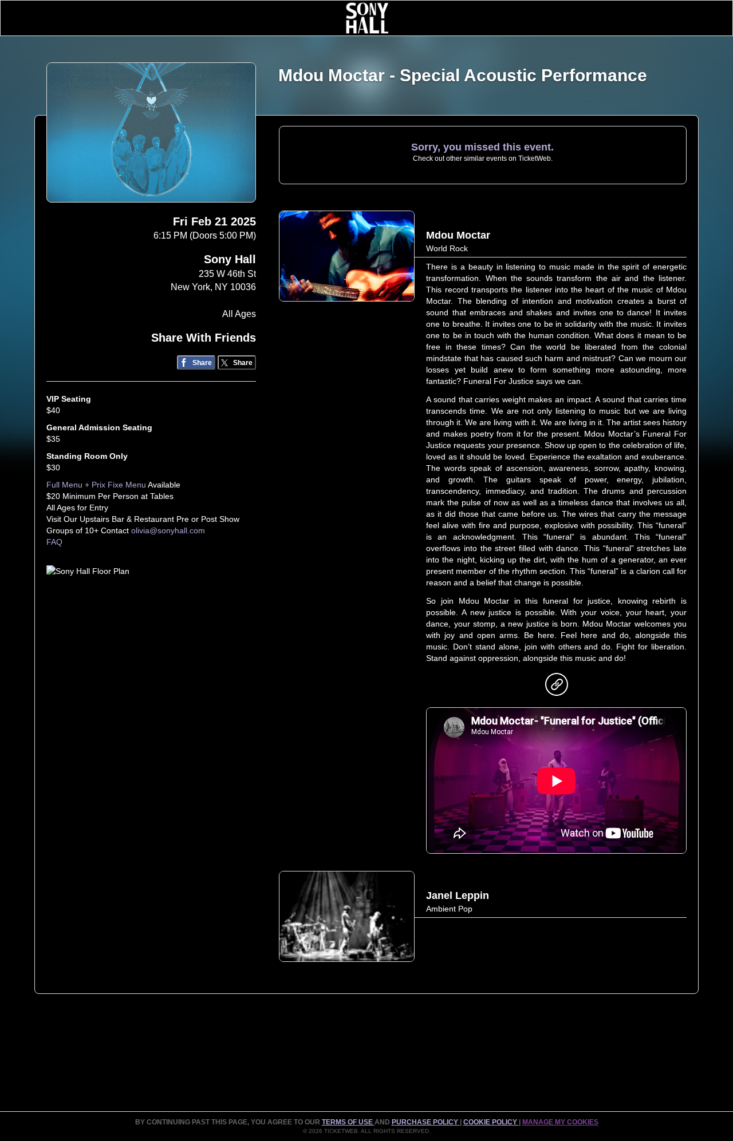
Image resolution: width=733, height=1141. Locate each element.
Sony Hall (230, 259)
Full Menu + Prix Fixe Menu (96, 484)
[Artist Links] (556, 687)
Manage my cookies (560, 1122)
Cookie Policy (491, 1122)
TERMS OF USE (348, 1122)
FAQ (54, 541)
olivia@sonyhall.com (168, 530)
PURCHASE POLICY (426, 1122)
